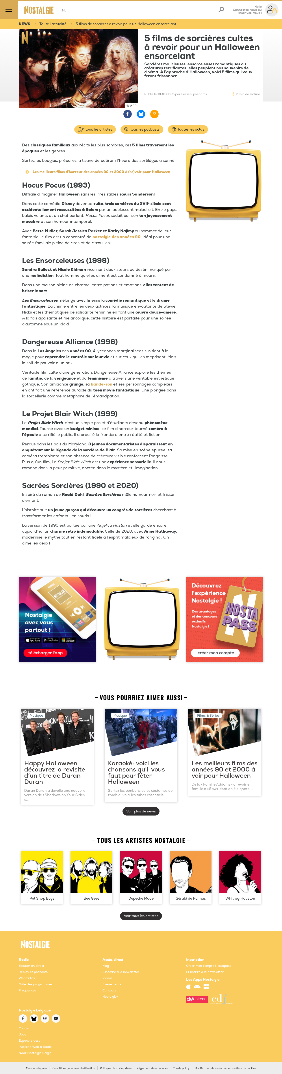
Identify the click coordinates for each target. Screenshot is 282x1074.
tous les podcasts (144, 129)
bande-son (101, 384)
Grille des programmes (35, 984)
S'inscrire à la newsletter (120, 972)
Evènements (111, 984)
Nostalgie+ (110, 996)
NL (63, 10)
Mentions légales (36, 1068)
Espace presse (29, 1041)
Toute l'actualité (52, 24)
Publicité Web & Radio (35, 1047)
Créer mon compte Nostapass (208, 966)
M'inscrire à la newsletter (205, 972)
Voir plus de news (141, 811)
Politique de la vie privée (116, 1068)
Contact (25, 1028)
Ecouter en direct (31, 966)
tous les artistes (98, 129)
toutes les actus (190, 129)
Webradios (27, 978)
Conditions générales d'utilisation (73, 1068)
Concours (109, 990)
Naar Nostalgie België (35, 1053)
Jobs (22, 1034)
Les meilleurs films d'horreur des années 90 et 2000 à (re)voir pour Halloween (101, 172)
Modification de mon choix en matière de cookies (225, 1068)
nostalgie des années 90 (117, 237)
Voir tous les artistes (141, 916)
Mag (105, 966)
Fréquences (27, 990)
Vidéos (107, 978)
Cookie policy (181, 1068)
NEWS (24, 24)
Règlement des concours (152, 1068)
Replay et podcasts (33, 972)
